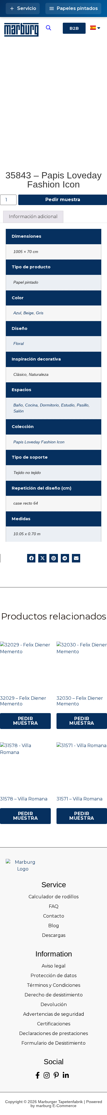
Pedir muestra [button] (25, 721)
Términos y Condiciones (53, 985)
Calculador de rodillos (53, 896)
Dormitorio (49, 405)
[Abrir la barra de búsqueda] (48, 27)
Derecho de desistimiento (54, 995)
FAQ (53, 906)
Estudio (67, 405)
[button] (31, 558)
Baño (18, 405)
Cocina (31, 405)
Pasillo (82, 405)
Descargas (53, 935)
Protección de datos (53, 975)
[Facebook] (37, 1075)
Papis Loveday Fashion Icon (38, 442)
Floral (18, 343)
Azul (17, 313)
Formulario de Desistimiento (53, 1043)
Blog (53, 925)
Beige (28, 313)
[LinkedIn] (66, 1075)
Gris (39, 313)
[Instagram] (47, 1075)
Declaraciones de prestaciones (53, 1033)
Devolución (54, 1004)
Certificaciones (53, 1024)
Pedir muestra (62, 199)
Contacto (53, 916)
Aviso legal (54, 966)
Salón (18, 411)
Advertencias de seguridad (53, 1014)
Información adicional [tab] (33, 216)
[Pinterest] (56, 1075)
